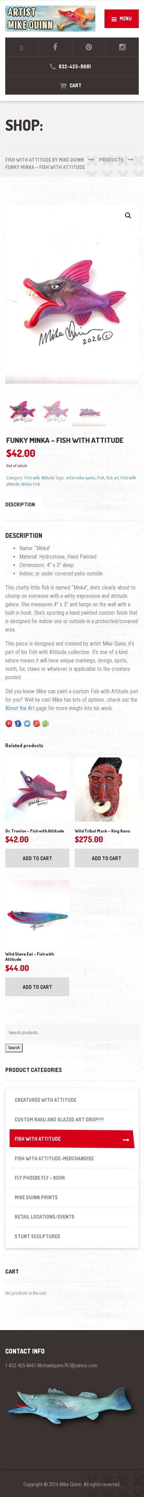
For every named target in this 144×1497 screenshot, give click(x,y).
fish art (112, 477)
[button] (128, 215)
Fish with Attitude (39, 477)
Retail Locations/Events (44, 1217)
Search (14, 1047)
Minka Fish (30, 484)
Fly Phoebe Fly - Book (40, 1178)
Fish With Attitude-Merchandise (54, 1158)
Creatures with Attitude (45, 1100)
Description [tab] (20, 504)
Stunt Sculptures (37, 1236)
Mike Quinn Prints (36, 1197)
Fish (101, 477)
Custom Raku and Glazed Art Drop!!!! (59, 1119)
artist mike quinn (80, 477)
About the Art (20, 708)
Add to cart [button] (37, 858)
